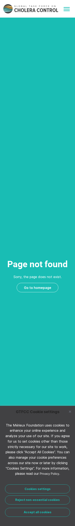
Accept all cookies (37, 512)
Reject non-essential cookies (37, 500)
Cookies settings (38, 489)
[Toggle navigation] (66, 9)
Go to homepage (37, 288)
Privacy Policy (49, 473)
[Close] (70, 411)
